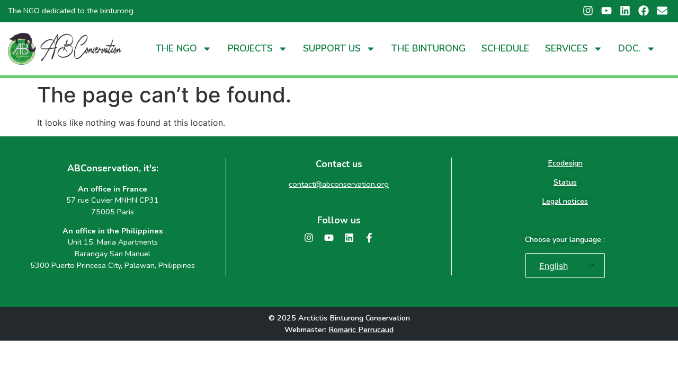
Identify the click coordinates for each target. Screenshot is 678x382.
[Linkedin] (349, 237)
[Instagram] (309, 237)
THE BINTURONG (428, 48)
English (553, 266)
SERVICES (566, 48)
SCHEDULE (505, 48)
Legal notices (565, 201)
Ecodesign (565, 163)
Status (565, 182)
